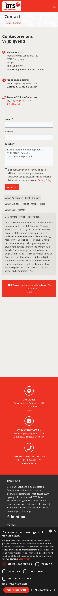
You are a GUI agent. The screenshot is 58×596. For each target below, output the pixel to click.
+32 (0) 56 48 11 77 (21, 100)
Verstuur (12, 187)
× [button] (54, 531)
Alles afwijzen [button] (43, 590)
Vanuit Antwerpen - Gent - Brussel (22, 197)
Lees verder (24, 559)
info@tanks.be (14, 104)
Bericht (10, 143)
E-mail (9, 131)
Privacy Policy (45, 180)
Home (8, 22)
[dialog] (29, 561)
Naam (9, 119)
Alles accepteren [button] (16, 590)
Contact (17, 22)
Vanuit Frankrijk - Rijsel (34, 203)
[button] (29, 584)
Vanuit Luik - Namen (15, 209)
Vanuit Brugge (12, 203)
